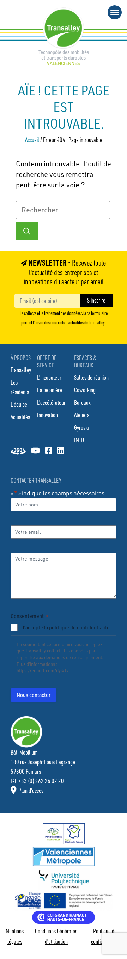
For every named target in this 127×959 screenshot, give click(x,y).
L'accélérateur (51, 402)
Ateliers (81, 415)
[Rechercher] (27, 231)
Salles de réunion (91, 377)
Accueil (32, 139)
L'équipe (19, 404)
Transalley (21, 369)
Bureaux (82, 402)
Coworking (85, 390)
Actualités (20, 417)
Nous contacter (33, 695)
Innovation (47, 415)
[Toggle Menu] (114, 12)
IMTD (79, 440)
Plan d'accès (30, 790)
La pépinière (49, 390)
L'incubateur (49, 377)
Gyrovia (81, 427)
